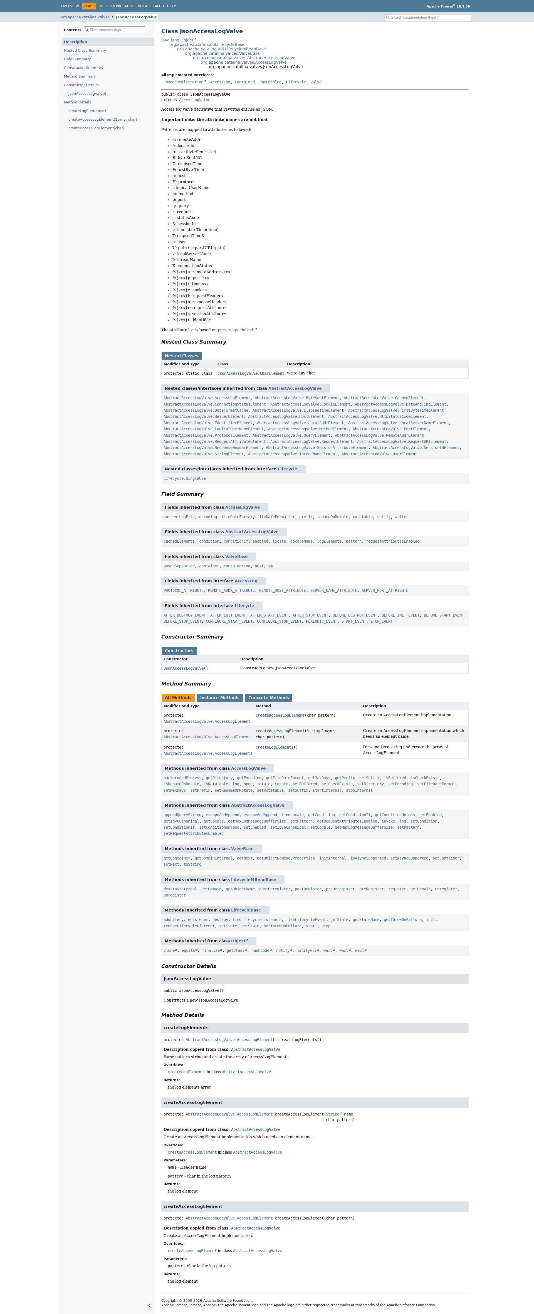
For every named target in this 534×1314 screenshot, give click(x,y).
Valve (316, 82)
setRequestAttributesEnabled (194, 833)
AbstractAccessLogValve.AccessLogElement (207, 398)
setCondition (424, 821)
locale (279, 541)
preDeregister (340, 889)
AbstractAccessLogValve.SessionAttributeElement (317, 447)
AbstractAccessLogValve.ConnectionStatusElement (215, 404)
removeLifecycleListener (189, 926)
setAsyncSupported (409, 858)
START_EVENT (354, 621)
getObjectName (240, 889)
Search (157, 6)
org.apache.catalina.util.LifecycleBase (206, 44)
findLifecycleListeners (257, 919)
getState (339, 919)
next (259, 566)
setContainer (446, 858)
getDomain (211, 889)
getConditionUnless (395, 815)
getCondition (321, 815)
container (209, 566)
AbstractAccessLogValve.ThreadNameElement (292, 454)
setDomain (421, 889)
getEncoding (249, 778)
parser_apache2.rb (236, 330)
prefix (306, 517)
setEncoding (400, 784)
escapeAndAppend (222, 815)
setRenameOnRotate (234, 790)
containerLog (237, 566)
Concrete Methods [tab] (268, 697)
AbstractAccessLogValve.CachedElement (384, 398)
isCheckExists (425, 778)
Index (142, 6)
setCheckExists (337, 784)
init (430, 919)
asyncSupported (179, 566)
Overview (70, 6)
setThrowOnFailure (282, 926)
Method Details (77, 102)
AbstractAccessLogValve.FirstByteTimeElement (396, 410)
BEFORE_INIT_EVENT (400, 615)
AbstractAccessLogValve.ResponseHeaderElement (212, 447)
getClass (235, 950)
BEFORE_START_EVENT (444, 615)
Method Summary (80, 76)
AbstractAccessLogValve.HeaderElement (204, 416)
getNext (245, 858)
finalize (211, 950)
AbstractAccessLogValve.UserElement (379, 454)
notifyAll (306, 950)
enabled (260, 541)
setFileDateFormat (436, 784)
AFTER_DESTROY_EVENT (185, 615)
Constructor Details (81, 85)
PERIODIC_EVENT (321, 621)
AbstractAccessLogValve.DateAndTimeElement (400, 404)
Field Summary (77, 59)
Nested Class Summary (85, 50)
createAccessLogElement (280, 715)
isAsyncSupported (368, 858)
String (313, 731)
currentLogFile (179, 517)
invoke (388, 821)
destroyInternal (180, 889)
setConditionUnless (219, 827)
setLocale (320, 827)
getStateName (366, 919)
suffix (383, 517)
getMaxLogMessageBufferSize (257, 821)
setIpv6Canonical (288, 827)
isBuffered (395, 778)
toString (192, 864)
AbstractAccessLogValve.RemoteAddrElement (379, 435)
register (397, 889)
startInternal (327, 790)
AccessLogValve (194, 100)
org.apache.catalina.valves (85, 17)
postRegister (308, 889)
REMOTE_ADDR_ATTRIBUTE (231, 590)
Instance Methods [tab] (219, 697)
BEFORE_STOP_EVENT (182, 621)
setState (228, 926)
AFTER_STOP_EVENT (310, 615)
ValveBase (236, 556)
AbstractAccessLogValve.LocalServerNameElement (398, 423)
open (248, 784)
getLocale (214, 821)
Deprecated (122, 6)
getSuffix (369, 778)
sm (270, 566)
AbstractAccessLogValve (295, 388)
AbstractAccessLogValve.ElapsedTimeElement (298, 410)
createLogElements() (87, 111)
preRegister (371, 889)
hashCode (260, 950)
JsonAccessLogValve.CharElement (250, 373)
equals (188, 950)
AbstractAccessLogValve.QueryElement (291, 435)
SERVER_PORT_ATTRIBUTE (385, 590)
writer (401, 517)
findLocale (292, 815)
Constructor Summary (83, 68)
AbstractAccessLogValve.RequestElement (311, 441)
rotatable (363, 517)
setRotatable (270, 790)
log (236, 784)
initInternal (332, 858)
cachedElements (179, 541)
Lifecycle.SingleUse (185, 478)
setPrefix (200, 790)
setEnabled (255, 827)
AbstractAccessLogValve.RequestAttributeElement (215, 441)
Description (75, 42)
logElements (329, 541)
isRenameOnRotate (181, 784)
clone (169, 950)
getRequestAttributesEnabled (347, 821)
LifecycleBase (246, 910)
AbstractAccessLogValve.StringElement (204, 454)
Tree (103, 6)
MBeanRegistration (184, 82)
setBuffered (305, 784)
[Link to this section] (230, 342)
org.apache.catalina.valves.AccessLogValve (244, 62)
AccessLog (220, 82)
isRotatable (216, 784)
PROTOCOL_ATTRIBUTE (184, 590)
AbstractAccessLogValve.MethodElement (308, 429)
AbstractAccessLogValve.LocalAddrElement (300, 423)
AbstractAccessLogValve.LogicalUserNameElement (214, 429)
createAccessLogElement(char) (96, 128)
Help (171, 6)
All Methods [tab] (178, 697)
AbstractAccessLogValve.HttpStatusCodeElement (377, 416)
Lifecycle (296, 82)
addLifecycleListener (186, 919)
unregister (446, 889)
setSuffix (298, 790)
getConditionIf (354, 815)
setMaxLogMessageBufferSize (364, 827)
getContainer (177, 858)
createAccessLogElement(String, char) (102, 119)
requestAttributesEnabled (392, 541)
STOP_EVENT (381, 621)
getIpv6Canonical (181, 821)
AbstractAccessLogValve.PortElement (390, 429)
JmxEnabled (270, 82)
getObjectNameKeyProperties (286, 858)
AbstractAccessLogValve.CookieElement (310, 404)
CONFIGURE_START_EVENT (229, 621)
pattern (354, 541)
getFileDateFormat (285, 778)
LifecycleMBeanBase (253, 879)
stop (326, 926)
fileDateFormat (237, 517)
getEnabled (430, 815)
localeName (301, 541)
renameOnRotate (332, 517)
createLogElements (274, 747)
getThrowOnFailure (403, 919)
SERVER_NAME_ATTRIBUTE (333, 590)
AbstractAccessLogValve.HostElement (286, 416)
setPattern (408, 827)
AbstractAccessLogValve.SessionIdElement (416, 447)
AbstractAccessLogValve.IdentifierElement (208, 423)
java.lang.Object (177, 40)
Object (238, 941)
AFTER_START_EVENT (269, 615)
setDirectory (370, 784)
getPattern (301, 821)
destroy (220, 919)
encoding (208, 517)
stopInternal (359, 790)
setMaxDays (175, 790)
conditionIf (236, 541)
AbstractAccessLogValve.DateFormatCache (206, 410)
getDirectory (219, 778)
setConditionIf (179, 827)
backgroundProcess (182, 778)
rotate (263, 784)
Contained (245, 82)
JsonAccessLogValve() (88, 93)
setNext (171, 864)
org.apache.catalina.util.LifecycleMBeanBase (221, 49)
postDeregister (274, 889)
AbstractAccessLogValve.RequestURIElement (401, 441)
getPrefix (345, 778)
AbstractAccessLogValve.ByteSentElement (297, 398)
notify (283, 950)
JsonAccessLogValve (136, 17)
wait (327, 950)
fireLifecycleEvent (306, 919)
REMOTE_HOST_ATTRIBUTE (282, 590)
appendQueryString (182, 815)
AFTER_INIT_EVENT (228, 615)
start (311, 926)
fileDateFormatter (276, 517)
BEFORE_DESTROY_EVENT (355, 615)
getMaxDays (319, 778)
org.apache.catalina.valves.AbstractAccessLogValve (244, 58)
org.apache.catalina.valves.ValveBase (222, 53)
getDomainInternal (214, 858)
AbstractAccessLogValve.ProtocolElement (206, 435)
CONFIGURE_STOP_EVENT (279, 621)
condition (209, 541)
